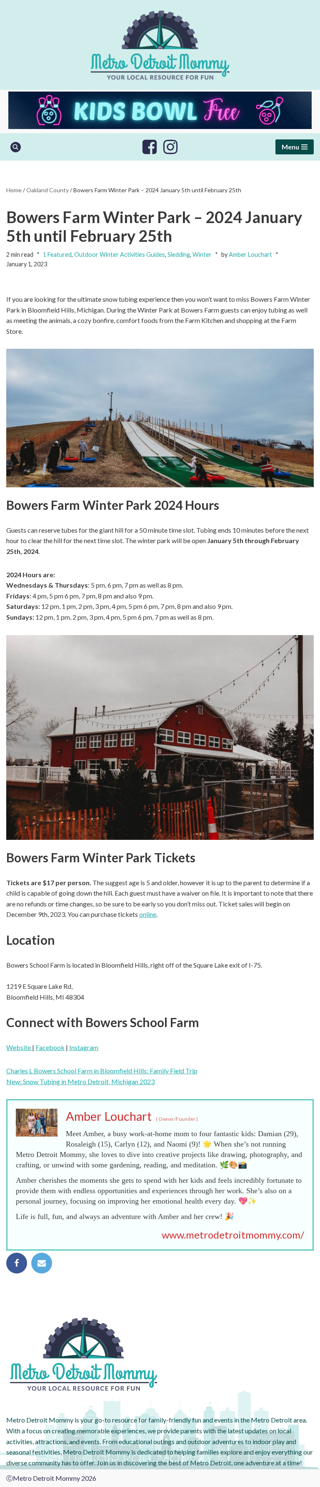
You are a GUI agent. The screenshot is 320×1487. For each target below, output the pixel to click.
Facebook (50, 1047)
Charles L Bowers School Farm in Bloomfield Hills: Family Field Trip (102, 1071)
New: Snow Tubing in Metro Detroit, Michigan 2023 (80, 1081)
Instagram (83, 1047)
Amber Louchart (250, 254)
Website (19, 1047)
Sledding (179, 254)
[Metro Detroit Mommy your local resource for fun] (160, 45)
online (147, 914)
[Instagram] (170, 147)
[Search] (15, 147)
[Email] (41, 1263)
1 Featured (57, 254)
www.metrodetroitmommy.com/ (233, 1235)
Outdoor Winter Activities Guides (119, 254)
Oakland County (47, 190)
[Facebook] (149, 147)
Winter (202, 254)
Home (14, 190)
